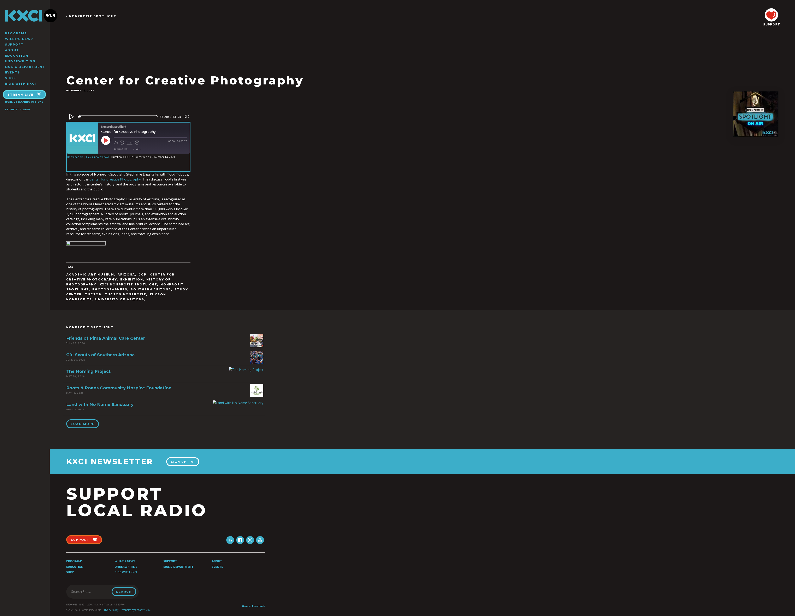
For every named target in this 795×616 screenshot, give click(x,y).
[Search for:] (90, 591)
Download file (75, 157)
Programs (16, 33)
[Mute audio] (116, 142)
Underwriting (20, 61)
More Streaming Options (24, 102)
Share (137, 149)
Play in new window (97, 157)
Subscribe (121, 149)
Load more (82, 424)
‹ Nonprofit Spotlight (91, 16)
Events (12, 72)
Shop (10, 78)
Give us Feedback (253, 606)
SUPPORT (771, 24)
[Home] (25, 15)
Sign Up (179, 462)
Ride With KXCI (20, 83)
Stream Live (21, 94)
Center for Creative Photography (115, 179)
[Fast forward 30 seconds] (137, 142)
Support (14, 44)
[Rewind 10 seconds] (122, 142)
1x (129, 142)
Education (16, 56)
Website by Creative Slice (136, 610)
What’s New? (19, 39)
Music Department (25, 67)
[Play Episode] (105, 140)
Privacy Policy (110, 610)
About (12, 50)
